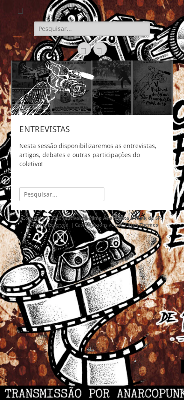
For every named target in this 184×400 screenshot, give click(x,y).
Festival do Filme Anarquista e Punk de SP (111, 218)
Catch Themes (141, 224)
